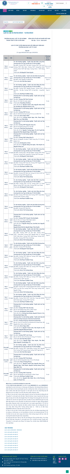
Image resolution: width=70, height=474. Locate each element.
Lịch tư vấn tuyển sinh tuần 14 (11, 449)
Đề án (17, 10)
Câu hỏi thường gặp (61, 13)
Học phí (56, 10)
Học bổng (64, 10)
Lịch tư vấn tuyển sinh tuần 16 (11, 445)
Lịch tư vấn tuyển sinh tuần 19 (11, 438)
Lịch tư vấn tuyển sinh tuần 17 (11, 443)
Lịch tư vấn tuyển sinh (18, 22)
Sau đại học (42, 10)
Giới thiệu (10, 10)
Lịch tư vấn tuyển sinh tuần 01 (11, 434)
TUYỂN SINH (49, 4)
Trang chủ (6, 22)
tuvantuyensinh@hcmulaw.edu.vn (39, 458)
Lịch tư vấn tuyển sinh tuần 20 (11, 436)
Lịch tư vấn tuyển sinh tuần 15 (11, 447)
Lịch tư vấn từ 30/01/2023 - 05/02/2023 (13, 430)
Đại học (25, 10)
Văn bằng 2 (33, 10)
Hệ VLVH (50, 10)
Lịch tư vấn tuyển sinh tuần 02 (11, 432)
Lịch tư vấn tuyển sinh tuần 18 (11, 441)
